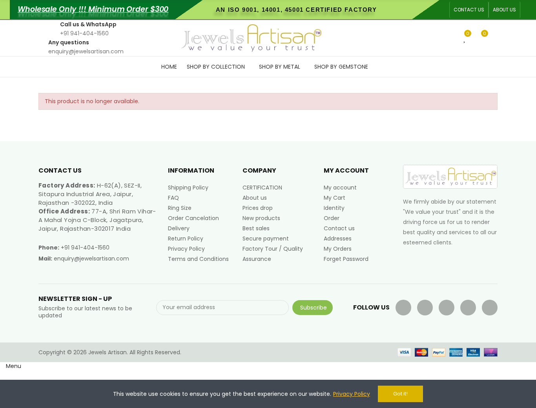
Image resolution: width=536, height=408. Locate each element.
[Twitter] (425, 307)
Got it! (400, 393)
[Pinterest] (468, 307)
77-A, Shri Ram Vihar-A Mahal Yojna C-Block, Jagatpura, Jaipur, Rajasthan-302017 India (97, 220)
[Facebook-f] (403, 307)
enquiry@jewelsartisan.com (91, 258)
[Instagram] (490, 307)
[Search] (452, 38)
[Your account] (496, 38)
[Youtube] (446, 307)
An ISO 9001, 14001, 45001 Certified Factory (296, 9)
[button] (469, 10)
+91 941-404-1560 (85, 247)
